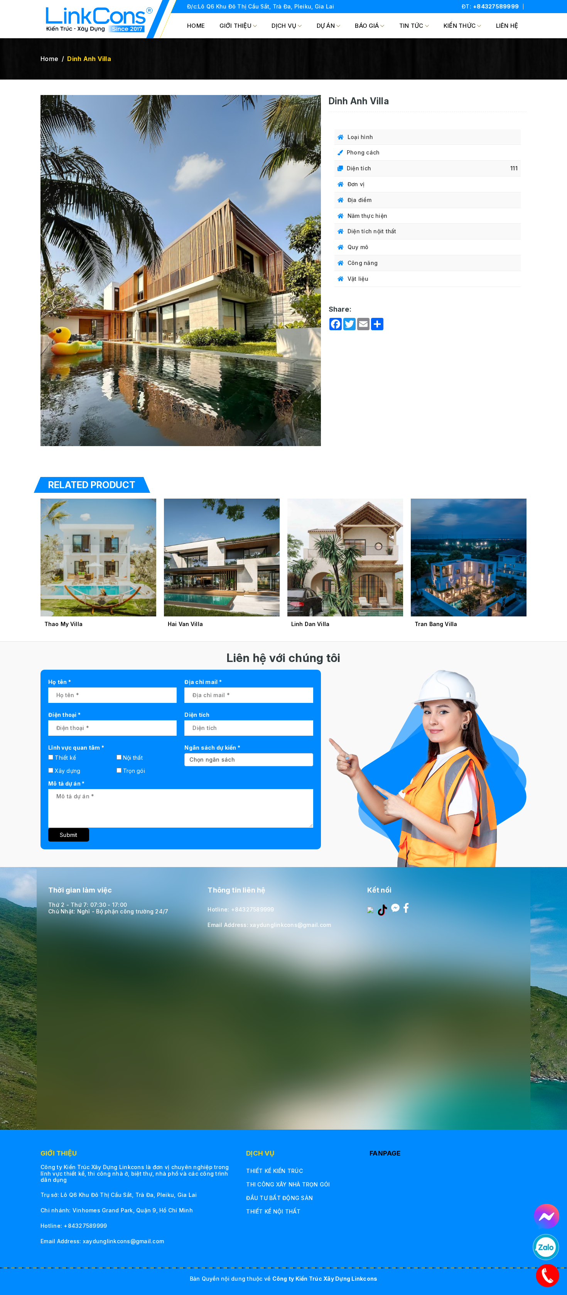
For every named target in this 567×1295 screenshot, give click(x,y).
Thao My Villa (63, 624)
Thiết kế (65, 757)
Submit (69, 835)
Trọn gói (134, 770)
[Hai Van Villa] (222, 557)
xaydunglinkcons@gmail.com (290, 925)
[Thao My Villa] (98, 557)
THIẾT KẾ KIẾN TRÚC (274, 1171)
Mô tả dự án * (66, 783)
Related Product (92, 485)
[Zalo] (370, 909)
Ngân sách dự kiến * (212, 747)
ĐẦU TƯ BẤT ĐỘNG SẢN (279, 1198)
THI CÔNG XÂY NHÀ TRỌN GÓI (288, 1184)
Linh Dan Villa (310, 624)
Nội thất (133, 757)
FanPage (385, 1153)
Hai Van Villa (185, 624)
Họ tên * (59, 682)
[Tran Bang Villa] (468, 557)
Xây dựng (67, 770)
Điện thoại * (64, 714)
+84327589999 (496, 6)
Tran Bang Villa (436, 624)
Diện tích (196, 714)
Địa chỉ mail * (203, 682)
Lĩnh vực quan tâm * (76, 747)
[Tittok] (382, 909)
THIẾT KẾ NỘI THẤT (273, 1211)
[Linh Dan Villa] (345, 557)
